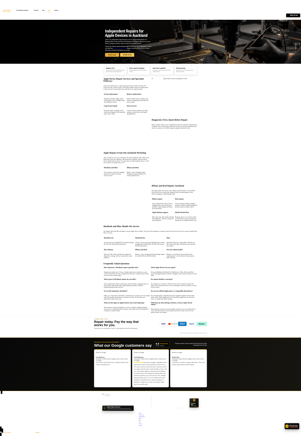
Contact (141, 410)
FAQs (140, 403)
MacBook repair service (119, 48)
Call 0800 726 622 (127, 55)
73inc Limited (7, 432)
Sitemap (37, 432)
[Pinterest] (181, 408)
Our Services (142, 399)
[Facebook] (173, 408)
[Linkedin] (184, 408)
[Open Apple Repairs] (11, 10)
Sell (140, 406)
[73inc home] (106, 395)
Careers (141, 408)
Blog (140, 404)
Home (140, 397)
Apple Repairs (142, 401)
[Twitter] (176, 408)
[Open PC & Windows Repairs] (29, 10)
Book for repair (112, 55)
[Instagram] (179, 408)
